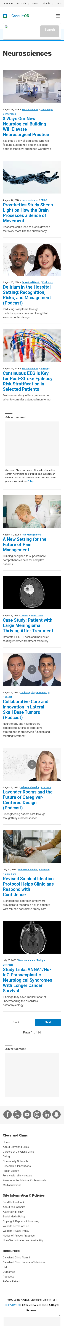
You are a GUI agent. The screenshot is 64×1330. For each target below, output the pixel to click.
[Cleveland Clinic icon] (5, 16)
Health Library (11, 1170)
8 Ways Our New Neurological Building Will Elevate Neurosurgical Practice (26, 126)
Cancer (24, 615)
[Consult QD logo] (21, 16)
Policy (31, 481)
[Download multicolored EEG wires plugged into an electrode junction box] (32, 345)
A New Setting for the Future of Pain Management (24, 544)
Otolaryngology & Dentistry (34, 692)
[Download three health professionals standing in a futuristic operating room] (32, 86)
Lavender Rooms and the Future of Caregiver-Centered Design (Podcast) (28, 799)
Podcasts (47, 282)
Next (48, 1022)
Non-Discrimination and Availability (23, 1240)
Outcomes (9, 1271)
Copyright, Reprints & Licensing (21, 1221)
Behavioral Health (31, 282)
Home (6, 1142)
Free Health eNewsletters (17, 1175)
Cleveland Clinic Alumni (16, 1257)
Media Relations (12, 1185)
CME (5, 1267)
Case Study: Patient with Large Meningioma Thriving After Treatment (28, 625)
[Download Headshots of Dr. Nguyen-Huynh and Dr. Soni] (32, 669)
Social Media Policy (14, 1216)
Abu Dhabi (21, 3)
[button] (57, 16)
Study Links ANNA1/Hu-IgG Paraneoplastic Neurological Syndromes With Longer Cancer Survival (27, 980)
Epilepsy (45, 368)
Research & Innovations (17, 1166)
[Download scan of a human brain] (32, 937)
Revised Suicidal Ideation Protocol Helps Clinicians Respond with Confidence (28, 886)
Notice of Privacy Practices (19, 1235)
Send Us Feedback (13, 1202)
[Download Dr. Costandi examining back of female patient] (32, 511)
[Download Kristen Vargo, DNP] (32, 764)
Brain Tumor (37, 615)
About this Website (14, 1207)
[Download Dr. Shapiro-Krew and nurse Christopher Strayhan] (32, 259)
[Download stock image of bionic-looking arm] (32, 177)
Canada (35, 3)
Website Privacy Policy (16, 1230)
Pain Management (31, 534)
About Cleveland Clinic (16, 1147)
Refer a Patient (11, 1281)
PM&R (44, 200)
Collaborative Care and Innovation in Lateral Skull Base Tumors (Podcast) (25, 709)
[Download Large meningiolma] (32, 592)
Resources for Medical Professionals (24, 1180)
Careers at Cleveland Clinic (18, 1151)
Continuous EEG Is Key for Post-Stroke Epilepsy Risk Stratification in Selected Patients (28, 381)
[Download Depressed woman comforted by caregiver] (32, 846)
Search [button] (49, 29)
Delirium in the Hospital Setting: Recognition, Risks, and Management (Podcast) (27, 295)
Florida (46, 3)
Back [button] (16, 1022)
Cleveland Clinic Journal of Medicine (24, 1262)
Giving (6, 1156)
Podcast (7, 697)
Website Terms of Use (16, 1226)
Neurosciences (30, 109)
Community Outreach (15, 1161)
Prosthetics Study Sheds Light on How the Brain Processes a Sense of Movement (28, 212)
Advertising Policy (13, 1211)
